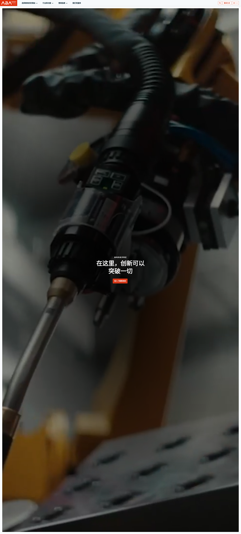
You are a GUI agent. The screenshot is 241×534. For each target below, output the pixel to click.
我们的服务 (76, 3)
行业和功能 (48, 3)
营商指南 (63, 3)
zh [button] (234, 3)
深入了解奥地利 (120, 281)
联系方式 (227, 3)
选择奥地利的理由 (30, 3)
